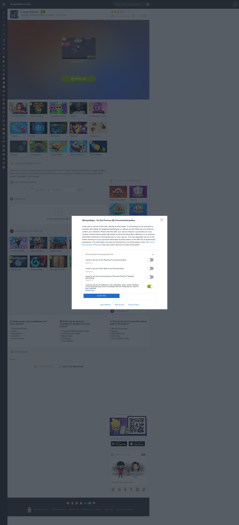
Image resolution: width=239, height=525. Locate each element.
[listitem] (119, 254)
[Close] (162, 220)
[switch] (150, 260)
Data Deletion (105, 305)
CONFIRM (101, 296)
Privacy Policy (133, 305)
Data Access (119, 305)
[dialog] (119, 262)
